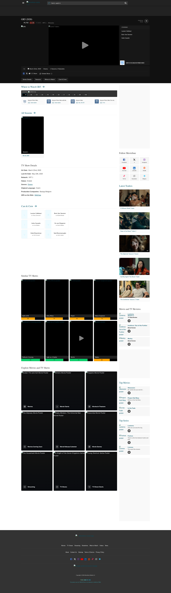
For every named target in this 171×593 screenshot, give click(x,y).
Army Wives (50, 316)
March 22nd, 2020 (35, 69)
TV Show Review (132, 317)
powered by (24, 91)
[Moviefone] (34, 3)
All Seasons (26, 112)
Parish (73, 316)
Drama (45, 69)
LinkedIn (134, 170)
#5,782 (26, 23)
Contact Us (73, 552)
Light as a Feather (52, 357)
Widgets (144, 178)
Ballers (97, 357)
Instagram (144, 162)
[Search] (126, 3)
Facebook (24, 73)
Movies (63, 545)
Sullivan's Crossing (27, 357)
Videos (102, 545)
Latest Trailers (125, 185)
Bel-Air (73, 357)
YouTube (124, 170)
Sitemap (80, 552)
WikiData (38, 195)
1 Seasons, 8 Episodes (57, 69)
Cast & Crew (27, 206)
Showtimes (85, 545)
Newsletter (134, 178)
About (67, 552)
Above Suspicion (100, 316)
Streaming (77, 545)
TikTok (124, 178)
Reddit (29, 73)
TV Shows (70, 545)
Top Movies (124, 382)
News (106, 545)
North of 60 (25, 316)
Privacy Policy (100, 552)
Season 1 (25, 152)
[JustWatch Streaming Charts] (22, 23)
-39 (33, 22)
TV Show (38, 22)
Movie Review (132, 328)
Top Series (124, 420)
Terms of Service (89, 552)
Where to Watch (31, 86)
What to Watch (94, 545)
